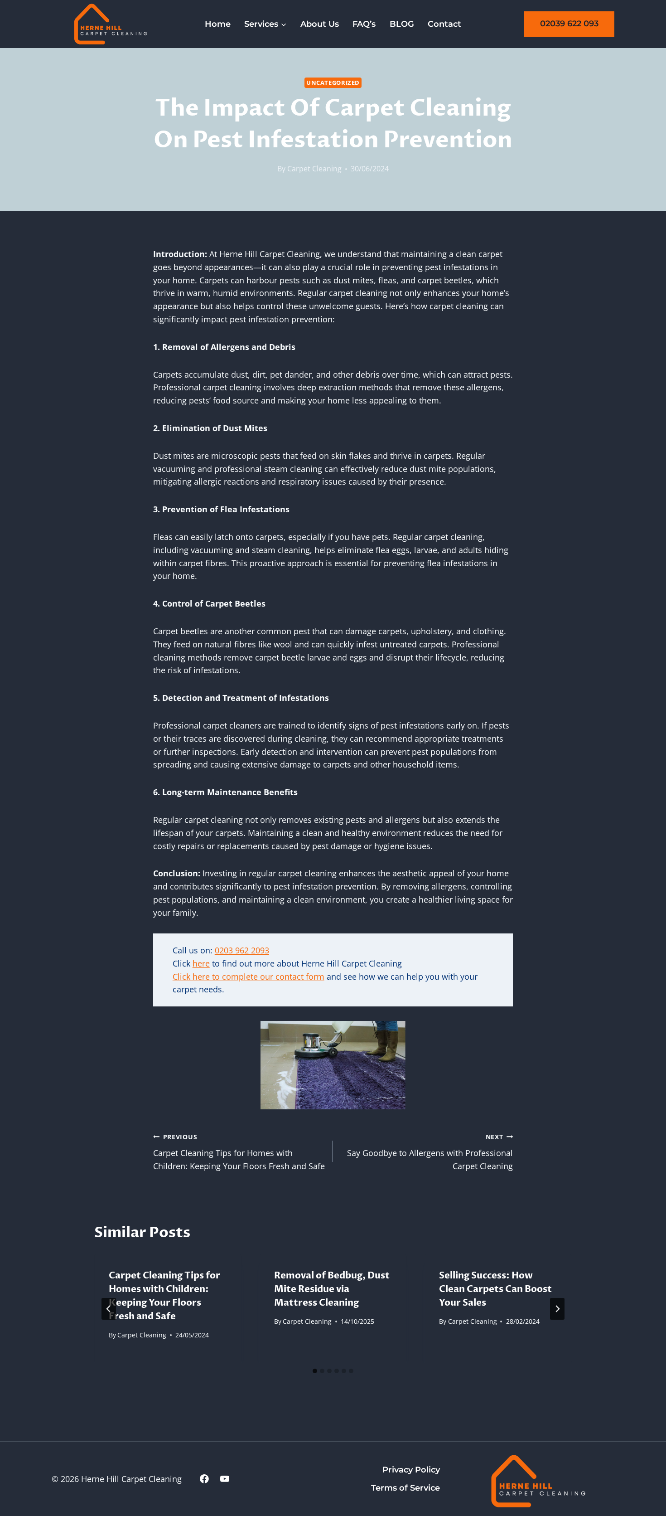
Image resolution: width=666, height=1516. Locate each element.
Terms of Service (405, 1488)
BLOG (402, 24)
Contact (444, 24)
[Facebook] (204, 1479)
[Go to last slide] (108, 1309)
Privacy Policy (411, 1470)
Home (218, 24)
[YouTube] (225, 1479)
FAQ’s (364, 24)
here (201, 963)
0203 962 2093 (242, 950)
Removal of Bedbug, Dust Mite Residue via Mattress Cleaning (332, 1289)
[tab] (315, 1371)
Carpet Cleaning (314, 169)
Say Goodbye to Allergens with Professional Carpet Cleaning (430, 1152)
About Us (319, 24)
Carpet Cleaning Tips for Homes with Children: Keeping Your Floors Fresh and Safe (239, 1152)
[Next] (557, 1309)
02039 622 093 (569, 24)
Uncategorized (333, 83)
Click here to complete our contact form (248, 976)
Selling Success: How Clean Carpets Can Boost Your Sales (495, 1289)
